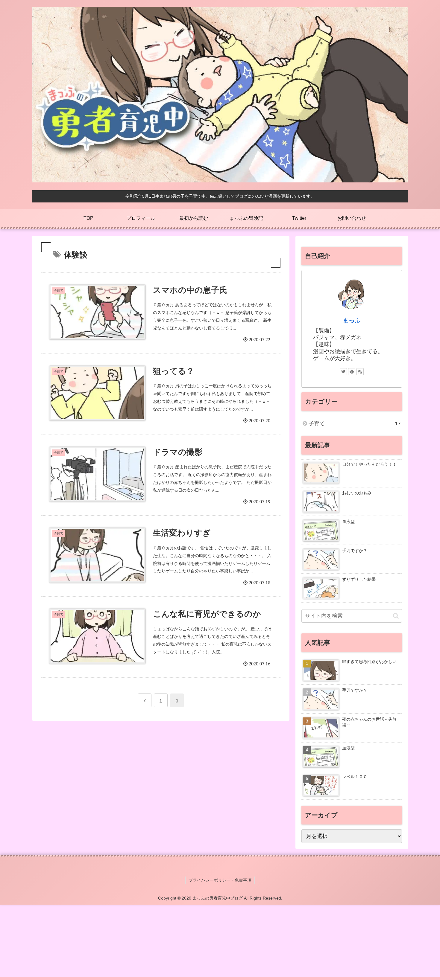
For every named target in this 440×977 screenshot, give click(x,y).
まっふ (352, 320)
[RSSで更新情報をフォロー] (360, 371)
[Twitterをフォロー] (343, 371)
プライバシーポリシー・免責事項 (220, 880)
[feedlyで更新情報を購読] (351, 371)
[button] (396, 615)
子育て (355, 423)
